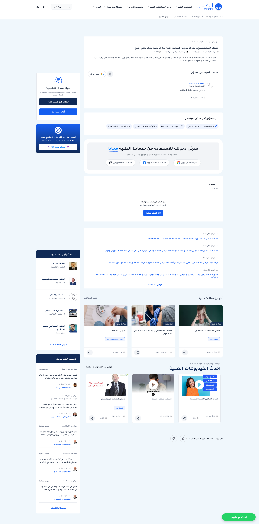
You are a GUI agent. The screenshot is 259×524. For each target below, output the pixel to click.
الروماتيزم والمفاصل (57, 298)
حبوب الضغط (118, 330)
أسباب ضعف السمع (162, 399)
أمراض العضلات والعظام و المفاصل (64, 398)
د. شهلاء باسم (57, 294)
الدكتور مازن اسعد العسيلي (61, 417)
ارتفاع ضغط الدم (181, 16)
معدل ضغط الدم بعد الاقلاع (201, 126)
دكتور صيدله (60, 333)
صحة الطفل (43, 369)
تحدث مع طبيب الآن (58, 101)
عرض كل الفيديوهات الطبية (99, 367)
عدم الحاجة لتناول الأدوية (119, 126)
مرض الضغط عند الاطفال (207, 330)
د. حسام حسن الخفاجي (54, 310)
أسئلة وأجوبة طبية (199, 16)
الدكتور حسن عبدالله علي (53, 279)
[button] (183, 7)
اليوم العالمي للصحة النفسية (204, 399)
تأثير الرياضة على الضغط (172, 126)
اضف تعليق (151, 213)
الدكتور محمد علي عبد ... (62, 387)
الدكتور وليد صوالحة (197, 83)
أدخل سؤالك (58, 111)
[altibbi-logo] (209, 7)
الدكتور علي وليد (57, 263)
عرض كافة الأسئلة (153, 284)
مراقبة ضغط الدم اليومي (145, 126)
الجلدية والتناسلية (58, 267)
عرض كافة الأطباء (58, 344)
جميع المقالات (90, 298)
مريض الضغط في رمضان (113, 399)
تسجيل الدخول (42, 7)
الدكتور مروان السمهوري (62, 444)
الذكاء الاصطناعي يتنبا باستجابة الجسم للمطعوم (153, 332)
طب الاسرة (60, 282)
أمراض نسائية (44, 426)
